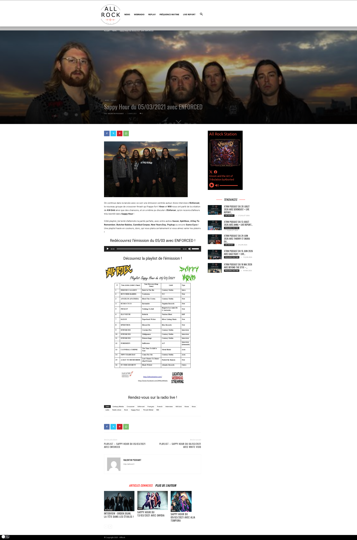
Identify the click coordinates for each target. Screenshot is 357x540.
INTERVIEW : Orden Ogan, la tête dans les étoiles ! (119, 515)
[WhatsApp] (126, 133)
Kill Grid (179, 406)
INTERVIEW (108, 510)
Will (157, 410)
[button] (5, 537)
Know (187, 406)
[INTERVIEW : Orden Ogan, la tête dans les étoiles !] (119, 501)
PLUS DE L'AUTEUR (165, 485)
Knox (194, 406)
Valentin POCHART (116, 113)
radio (107, 410)
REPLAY (113, 100)
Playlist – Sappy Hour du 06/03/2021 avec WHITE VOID (180, 445)
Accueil (107, 31)
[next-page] (110, 526)
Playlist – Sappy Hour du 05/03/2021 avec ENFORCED (125, 445)
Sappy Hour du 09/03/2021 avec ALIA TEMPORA (183, 517)
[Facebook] (107, 133)
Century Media (118, 406)
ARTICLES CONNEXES (140, 485)
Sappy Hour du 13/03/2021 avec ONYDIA (151, 513)
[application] (152, 249)
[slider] (196, 248)
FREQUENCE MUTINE (231, 228)
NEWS (114, 31)
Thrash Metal (148, 410)
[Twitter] (113, 133)
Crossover (131, 406)
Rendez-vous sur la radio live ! (152, 397)
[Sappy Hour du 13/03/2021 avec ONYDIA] (152, 500)
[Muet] (189, 248)
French (159, 406)
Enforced (141, 406)
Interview (169, 406)
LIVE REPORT (229, 216)
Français (151, 406)
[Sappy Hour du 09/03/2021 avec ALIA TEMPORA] (186, 501)
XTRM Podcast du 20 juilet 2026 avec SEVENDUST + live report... (237, 209)
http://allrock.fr (128, 464)
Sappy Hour (135, 410)
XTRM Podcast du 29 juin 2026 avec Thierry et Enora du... (237, 238)
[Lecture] (107, 248)
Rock (126, 410)
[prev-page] (106, 526)
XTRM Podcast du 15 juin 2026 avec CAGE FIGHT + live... (238, 252)
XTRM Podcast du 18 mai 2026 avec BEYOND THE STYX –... (238, 266)
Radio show (116, 410)
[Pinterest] (119, 133)
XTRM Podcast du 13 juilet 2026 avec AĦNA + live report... (238, 223)
